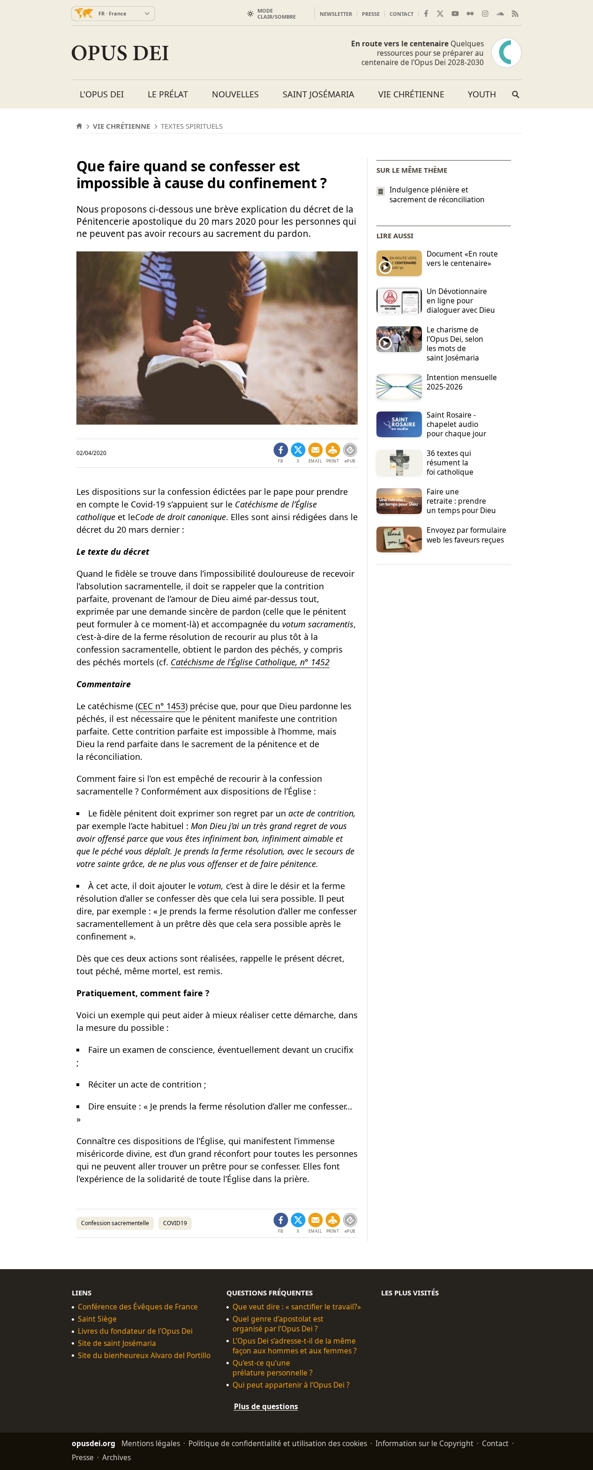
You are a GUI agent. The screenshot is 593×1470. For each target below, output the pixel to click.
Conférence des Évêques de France (138, 1307)
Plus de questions (266, 1406)
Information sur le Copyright (424, 1443)
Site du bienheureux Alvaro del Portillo (144, 1355)
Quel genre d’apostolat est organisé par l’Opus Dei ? (278, 1324)
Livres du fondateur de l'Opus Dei (135, 1331)
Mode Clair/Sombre (276, 13)
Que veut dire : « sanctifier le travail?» (297, 1307)
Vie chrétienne (411, 94)
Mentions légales (150, 1443)
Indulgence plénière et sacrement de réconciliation (437, 195)
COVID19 (175, 1223)
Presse (371, 14)
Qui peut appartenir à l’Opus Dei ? (291, 1385)
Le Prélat (168, 94)
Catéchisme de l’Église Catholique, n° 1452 (250, 662)
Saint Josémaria (318, 94)
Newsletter (336, 14)
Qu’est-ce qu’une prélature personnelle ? (273, 1368)
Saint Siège (97, 1319)
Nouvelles (235, 94)
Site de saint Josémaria (117, 1343)
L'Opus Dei (102, 94)
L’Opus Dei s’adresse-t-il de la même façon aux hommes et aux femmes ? (295, 1346)
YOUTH (482, 94)
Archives (116, 1457)
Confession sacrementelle (115, 1223)
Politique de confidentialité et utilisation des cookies (277, 1443)
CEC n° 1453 (161, 706)
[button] (332, 453)
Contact (401, 14)
